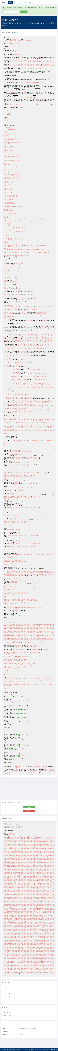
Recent (15, 2)
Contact (31, 2)
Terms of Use (25, 1049)
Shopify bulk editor (39, 1049)
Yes (29, 807)
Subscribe (24, 11)
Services (25, 2)
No (29, 811)
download (15, 32)
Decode (10, 2)
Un (3, 2)
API (20, 2)
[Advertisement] (14, 789)
